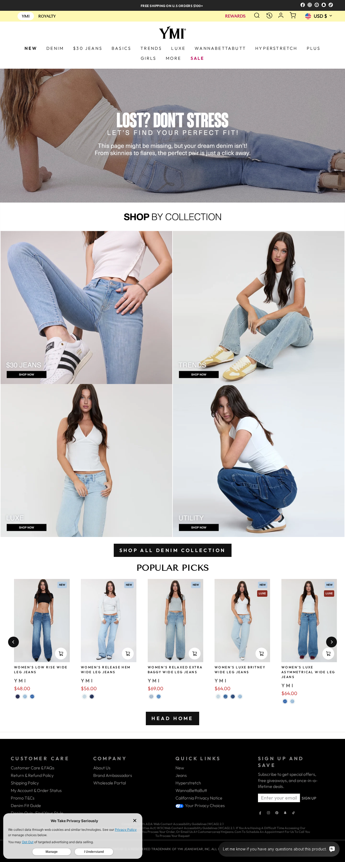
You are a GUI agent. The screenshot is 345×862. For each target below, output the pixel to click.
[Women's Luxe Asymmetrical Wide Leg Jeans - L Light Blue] (292, 701)
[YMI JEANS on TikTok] (293, 813)
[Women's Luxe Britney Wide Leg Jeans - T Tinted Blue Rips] (225, 696)
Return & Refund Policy (32, 775)
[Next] (331, 642)
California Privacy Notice (198, 798)
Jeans (181, 775)
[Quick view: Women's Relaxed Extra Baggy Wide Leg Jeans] (195, 653)
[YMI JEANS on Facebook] (260, 813)
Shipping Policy (25, 783)
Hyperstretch (188, 783)
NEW (31, 48)
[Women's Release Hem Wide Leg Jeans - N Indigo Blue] (91, 696)
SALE (198, 58)
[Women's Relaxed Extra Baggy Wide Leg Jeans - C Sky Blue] (158, 696)
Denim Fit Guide (26, 805)
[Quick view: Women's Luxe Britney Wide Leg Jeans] (261, 653)
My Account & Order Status (36, 790)
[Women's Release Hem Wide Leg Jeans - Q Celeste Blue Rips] (84, 696)
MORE (173, 58)
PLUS (314, 48)
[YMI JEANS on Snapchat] (285, 813)
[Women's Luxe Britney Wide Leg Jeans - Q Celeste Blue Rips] (218, 696)
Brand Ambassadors (112, 775)
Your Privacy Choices (204, 805)
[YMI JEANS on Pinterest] (277, 813)
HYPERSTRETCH (276, 48)
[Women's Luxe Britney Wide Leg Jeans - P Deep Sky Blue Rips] (232, 696)
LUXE (178, 48)
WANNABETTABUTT (220, 48)
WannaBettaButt (191, 790)
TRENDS (151, 48)
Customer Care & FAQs (32, 767)
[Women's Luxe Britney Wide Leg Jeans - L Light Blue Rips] (240, 696)
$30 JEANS (87, 48)
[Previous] (13, 642)
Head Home (172, 718)
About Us (102, 767)
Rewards (235, 16)
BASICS (121, 48)
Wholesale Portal (109, 783)
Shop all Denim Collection (172, 550)
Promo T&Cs (22, 798)
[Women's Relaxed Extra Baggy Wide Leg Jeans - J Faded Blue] (151, 696)
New (179, 767)
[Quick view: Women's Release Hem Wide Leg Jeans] (128, 653)
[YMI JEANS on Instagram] (268, 813)
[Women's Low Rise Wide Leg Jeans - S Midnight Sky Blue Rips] (17, 696)
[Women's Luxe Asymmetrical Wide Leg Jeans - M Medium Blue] (285, 701)
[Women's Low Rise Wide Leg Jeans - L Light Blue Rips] (24, 696)
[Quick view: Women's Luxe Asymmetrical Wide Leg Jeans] (328, 653)
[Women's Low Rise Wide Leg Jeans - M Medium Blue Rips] (32, 696)
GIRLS (149, 58)
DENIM (55, 48)
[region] (172, 5)
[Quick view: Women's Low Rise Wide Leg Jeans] (61, 653)
